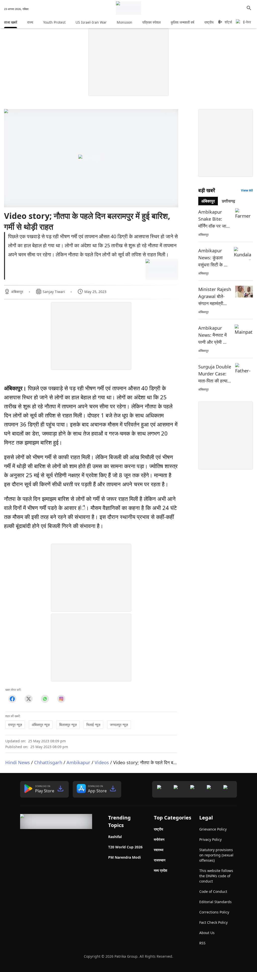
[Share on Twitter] (28, 699)
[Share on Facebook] (12, 699)
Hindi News (17, 762)
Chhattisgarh (48, 762)
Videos (102, 762)
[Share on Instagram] (61, 699)
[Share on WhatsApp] (45, 699)
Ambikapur (78, 762)
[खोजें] (249, 8)
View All (247, 190)
